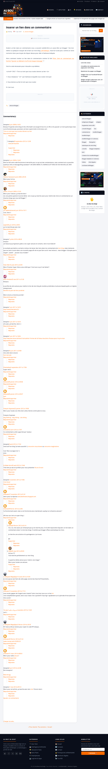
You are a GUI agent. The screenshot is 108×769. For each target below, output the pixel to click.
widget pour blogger (87, 122)
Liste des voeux (85, 63)
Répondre (6, 133)
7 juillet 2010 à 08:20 (15, 239)
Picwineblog (6, 367)
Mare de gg (6, 675)
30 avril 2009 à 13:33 (14, 191)
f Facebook (87, 1)
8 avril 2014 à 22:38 (15, 668)
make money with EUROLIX (12, 641)
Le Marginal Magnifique (10, 577)
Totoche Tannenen (8, 177)
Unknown (6, 430)
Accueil (50, 727)
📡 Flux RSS (59, 758)
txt (53, 593)
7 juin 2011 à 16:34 (15, 322)
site (32, 689)
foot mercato (7, 355)
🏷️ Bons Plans (88, 10)
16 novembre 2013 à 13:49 (17, 610)
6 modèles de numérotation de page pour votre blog (90, 67)
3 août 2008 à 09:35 (20, 177)
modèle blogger (97, 132)
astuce (16, 656)
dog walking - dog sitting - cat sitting (14, 417)
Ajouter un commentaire (11, 698)
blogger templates (94, 148)
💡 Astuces (77, 10)
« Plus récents (32, 727)
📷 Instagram (101, 1)
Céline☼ (5, 191)
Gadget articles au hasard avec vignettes (56, 18)
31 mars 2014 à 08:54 (15, 653)
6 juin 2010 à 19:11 (20, 210)
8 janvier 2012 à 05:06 (16, 382)
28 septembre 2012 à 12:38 (22, 141)
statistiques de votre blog (89, 145)
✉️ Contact (99, 10)
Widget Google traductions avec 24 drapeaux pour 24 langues (91, 80)
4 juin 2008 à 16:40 (15, 160)
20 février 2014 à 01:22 (16, 639)
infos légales (92, 162)
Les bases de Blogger (88, 165)
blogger (84, 142)
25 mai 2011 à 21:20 (18, 279)
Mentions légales (72, 766)
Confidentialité (63, 766)
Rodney (10, 525)
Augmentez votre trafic (88, 125)
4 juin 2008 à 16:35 (15, 124)
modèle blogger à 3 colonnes (90, 138)
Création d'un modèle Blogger (90, 155)
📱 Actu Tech (60, 10)
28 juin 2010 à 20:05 (13, 225)
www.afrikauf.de (13, 143)
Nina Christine (7, 279)
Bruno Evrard (39, 468)
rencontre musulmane (35, 446)
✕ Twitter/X (94, 1)
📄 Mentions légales (61, 756)
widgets (98, 122)
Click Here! (6, 482)
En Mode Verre (7, 465)
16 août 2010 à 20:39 (16, 265)
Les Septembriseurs (9, 210)
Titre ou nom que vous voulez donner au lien (17, 131)
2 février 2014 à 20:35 (24, 624)
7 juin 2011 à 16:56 (15, 336)
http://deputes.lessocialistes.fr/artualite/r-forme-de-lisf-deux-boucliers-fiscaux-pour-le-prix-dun (34, 338)
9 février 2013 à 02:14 (19, 525)
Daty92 (10, 551)
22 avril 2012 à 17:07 (15, 430)
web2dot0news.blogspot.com (27, 496)
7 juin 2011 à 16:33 (15, 307)
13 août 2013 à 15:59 (23, 577)
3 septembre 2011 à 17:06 (18, 367)
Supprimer (13, 133)
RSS (20, 753)
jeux (83, 152)
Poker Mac (6, 265)
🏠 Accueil (50, 10)
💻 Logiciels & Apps (35, 758)
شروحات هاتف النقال (11, 610)
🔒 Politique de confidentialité (64, 753)
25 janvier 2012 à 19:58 (21, 408)
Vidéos (84, 162)
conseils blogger (86, 128)
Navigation (92, 142)
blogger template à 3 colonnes (90, 159)
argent (5, 225)
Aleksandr (6, 382)
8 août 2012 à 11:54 (15, 444)
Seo (95, 128)
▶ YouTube (80, 1)
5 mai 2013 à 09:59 (18, 551)
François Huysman (8, 408)
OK (101, 30)
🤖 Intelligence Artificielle (37, 747)
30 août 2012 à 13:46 (18, 465)
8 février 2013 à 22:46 (16, 509)
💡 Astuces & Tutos (35, 750)
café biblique (45, 51)
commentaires (86, 132)
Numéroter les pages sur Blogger (91, 71)
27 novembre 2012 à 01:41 (17, 494)
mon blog (61, 248)
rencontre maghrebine (51, 446)
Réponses (11, 136)
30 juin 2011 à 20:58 (15, 351)
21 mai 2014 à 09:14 (15, 687)
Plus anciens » (42, 727)
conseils (84, 148)
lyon (4, 396)
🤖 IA (69, 10)
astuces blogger (29, 31)
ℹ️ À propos (59, 747)
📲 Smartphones (34, 756)
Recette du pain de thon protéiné (13, 290)
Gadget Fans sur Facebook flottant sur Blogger (91, 75)
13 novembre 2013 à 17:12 (17, 591)
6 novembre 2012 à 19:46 (16, 480)
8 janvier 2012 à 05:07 (16, 394)
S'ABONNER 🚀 (93, 753)
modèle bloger (86, 135)
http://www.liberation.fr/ (11, 309)
